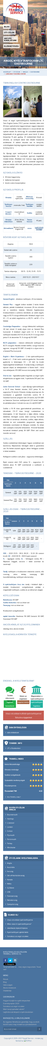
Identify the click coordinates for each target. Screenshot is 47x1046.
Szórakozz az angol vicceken (17, 936)
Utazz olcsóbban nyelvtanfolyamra (20, 920)
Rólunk (5, 979)
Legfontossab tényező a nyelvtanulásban (18, 1012)
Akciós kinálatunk (10, 39)
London (10, 827)
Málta (9, 884)
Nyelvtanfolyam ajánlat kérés (17, 932)
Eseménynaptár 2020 (11, 1003)
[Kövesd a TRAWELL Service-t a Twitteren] (10, 962)
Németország (12, 900)
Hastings (10, 819)
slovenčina (42, 33)
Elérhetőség (11, 46)
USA (8, 892)
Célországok (7, 985)
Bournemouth (12, 815)
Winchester (11, 847)
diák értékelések (13, 732)
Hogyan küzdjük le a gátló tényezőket (16, 1000)
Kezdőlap (7, 72)
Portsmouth (11, 839)
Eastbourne (35, 72)
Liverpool (10, 823)
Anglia (25, 72)
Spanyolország (12, 904)
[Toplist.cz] (27, 1041)
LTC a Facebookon (13, 748)
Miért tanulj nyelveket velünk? (14, 1009)
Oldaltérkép (7, 991)
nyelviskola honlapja (39, 228)
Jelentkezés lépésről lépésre (17, 928)
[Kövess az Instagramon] (15, 962)
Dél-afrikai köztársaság (16, 875)
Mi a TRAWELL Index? (14, 797)
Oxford (9, 831)
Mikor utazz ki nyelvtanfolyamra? (19, 924)
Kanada (10, 879)
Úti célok (9, 32)
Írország (10, 871)
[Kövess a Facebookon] (5, 962)
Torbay (9, 843)
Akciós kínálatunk (9, 988)
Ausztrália (11, 867)
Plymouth (10, 835)
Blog (7, 26)
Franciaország (12, 896)
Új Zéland (10, 888)
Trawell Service (15, 11)
